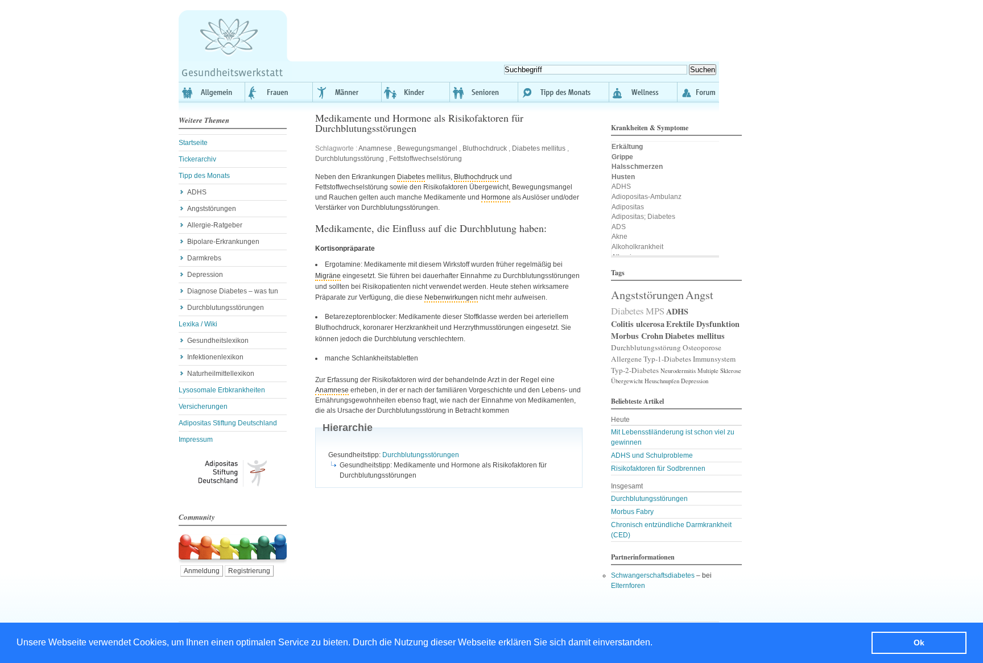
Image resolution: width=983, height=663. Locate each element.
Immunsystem (714, 359)
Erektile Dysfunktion (703, 324)
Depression (205, 275)
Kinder (416, 92)
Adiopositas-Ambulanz (647, 197)
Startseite (193, 143)
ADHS (196, 192)
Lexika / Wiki (198, 324)
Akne (619, 237)
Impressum (196, 440)
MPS (655, 310)
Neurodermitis (678, 371)
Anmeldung (202, 571)
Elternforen (628, 586)
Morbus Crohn (637, 336)
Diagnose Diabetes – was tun (232, 291)
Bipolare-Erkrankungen (223, 242)
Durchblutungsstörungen (225, 308)
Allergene (626, 359)
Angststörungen (211, 209)
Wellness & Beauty (643, 92)
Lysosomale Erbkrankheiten (222, 390)
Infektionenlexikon (215, 357)
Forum (698, 92)
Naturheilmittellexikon (220, 374)
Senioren (484, 92)
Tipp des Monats (563, 92)
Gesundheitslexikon (218, 341)
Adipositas (628, 207)
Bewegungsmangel (427, 148)
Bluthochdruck (484, 148)
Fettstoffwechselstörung (425, 159)
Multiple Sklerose (719, 371)
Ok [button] (919, 642)
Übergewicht (627, 381)
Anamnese (375, 148)
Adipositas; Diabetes (643, 217)
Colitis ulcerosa (637, 324)
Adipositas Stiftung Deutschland (228, 423)
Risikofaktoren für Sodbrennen (658, 469)
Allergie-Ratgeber (214, 225)
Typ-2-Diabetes (635, 370)
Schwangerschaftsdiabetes (653, 575)
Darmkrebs (204, 258)
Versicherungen (203, 407)
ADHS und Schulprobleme (652, 455)
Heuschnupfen (662, 381)
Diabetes (411, 177)
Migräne (328, 276)
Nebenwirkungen (451, 297)
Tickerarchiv (197, 159)
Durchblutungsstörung (349, 159)
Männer (347, 92)
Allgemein (212, 92)
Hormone (495, 197)
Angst (699, 295)
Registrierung (249, 571)
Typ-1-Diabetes (667, 359)
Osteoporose (702, 347)
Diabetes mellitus (538, 148)
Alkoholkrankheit (637, 247)
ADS (619, 227)
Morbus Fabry (632, 512)
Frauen (279, 92)
